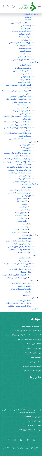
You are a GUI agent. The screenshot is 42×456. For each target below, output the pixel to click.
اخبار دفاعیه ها (25, 73)
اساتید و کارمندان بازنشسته (20, 269)
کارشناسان (27, 266)
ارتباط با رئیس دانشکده (33, 344)
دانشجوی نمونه (21, 212)
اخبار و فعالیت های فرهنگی (20, 189)
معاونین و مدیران (24, 36)
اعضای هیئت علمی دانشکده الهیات (17, 263)
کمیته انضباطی (21, 215)
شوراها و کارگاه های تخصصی (20, 42)
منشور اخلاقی (26, 28)
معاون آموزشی (25, 65)
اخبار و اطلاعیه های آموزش (21, 124)
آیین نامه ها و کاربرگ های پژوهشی (17, 153)
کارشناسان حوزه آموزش (22, 68)
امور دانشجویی (25, 209)
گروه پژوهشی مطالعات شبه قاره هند (17, 158)
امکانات (33, 280)
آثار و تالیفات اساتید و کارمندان (19, 167)
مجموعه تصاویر (25, 51)
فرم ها (24, 204)
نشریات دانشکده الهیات (22, 155)
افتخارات (28, 19)
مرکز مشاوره (22, 218)
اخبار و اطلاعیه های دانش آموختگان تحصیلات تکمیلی (17, 135)
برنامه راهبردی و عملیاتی (21, 31)
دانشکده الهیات (23, 8)
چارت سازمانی (25, 25)
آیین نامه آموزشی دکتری (21, 102)
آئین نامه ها (22, 201)
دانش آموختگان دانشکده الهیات (14, 274)
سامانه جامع (22, 198)
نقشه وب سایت (25, 48)
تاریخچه (28, 17)
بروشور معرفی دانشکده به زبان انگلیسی (28, 330)
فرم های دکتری (25, 113)
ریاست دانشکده (25, 34)
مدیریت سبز (26, 226)
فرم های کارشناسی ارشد (22, 110)
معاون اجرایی (26, 187)
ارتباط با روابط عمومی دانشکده (19, 306)
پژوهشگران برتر (25, 175)
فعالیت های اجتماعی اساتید (20, 172)
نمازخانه (28, 291)
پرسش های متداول (23, 45)
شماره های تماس (24, 56)
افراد (34, 255)
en (8, 6)
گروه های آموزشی (29, 235)
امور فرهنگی (26, 195)
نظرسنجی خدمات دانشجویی (20, 138)
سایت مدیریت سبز (19, 232)
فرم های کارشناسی (24, 107)
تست (34, 308)
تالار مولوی (27, 294)
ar (4, 6)
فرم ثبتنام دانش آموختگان (17, 277)
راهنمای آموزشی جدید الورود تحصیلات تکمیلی (16, 92)
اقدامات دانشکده (20, 229)
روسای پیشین (26, 39)
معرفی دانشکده (30, 14)
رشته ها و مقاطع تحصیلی (21, 22)
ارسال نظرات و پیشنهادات (33, 348)
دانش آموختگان (25, 272)
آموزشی (33, 62)
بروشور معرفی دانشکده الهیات (31, 326)
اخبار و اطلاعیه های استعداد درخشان (17, 121)
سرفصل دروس (25, 79)
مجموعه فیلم (26, 53)
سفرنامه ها (27, 223)
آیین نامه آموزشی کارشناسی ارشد (18, 99)
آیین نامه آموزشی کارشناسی (20, 96)
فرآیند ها (23, 206)
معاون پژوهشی (25, 144)
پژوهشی (32, 141)
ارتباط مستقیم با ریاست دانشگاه (19, 303)
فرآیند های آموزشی (24, 82)
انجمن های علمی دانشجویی (32, 366)
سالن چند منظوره (24, 286)
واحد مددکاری (21, 221)
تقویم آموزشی (26, 76)
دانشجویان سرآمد (24, 178)
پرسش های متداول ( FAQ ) (32, 353)
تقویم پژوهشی (25, 150)
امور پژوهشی (26, 147)
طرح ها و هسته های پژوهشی (19, 170)
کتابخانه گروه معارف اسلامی (20, 289)
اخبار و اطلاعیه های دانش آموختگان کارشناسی (17, 129)
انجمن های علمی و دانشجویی (19, 192)
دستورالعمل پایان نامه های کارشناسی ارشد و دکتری (17, 118)
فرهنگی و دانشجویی (28, 184)
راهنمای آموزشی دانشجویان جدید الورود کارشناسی (18, 86)
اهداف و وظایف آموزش (22, 70)
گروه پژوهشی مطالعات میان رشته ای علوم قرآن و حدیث (17, 163)
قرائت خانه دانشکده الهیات (21, 283)
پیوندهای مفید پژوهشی (22, 181)
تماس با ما (32, 297)
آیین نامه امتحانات (24, 104)
